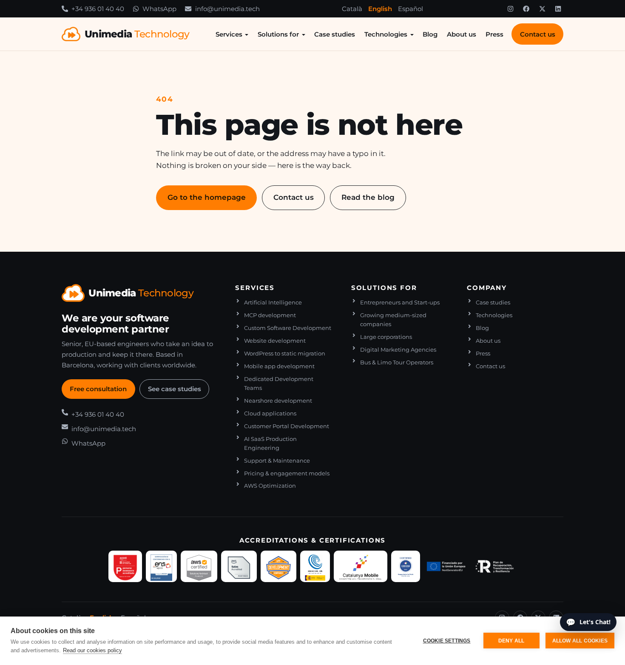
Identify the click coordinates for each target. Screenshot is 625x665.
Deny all (511, 641)
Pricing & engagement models (287, 473)
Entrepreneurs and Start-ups (400, 302)
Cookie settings (447, 641)
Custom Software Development (287, 328)
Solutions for (278, 34)
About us (461, 34)
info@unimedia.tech (103, 429)
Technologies (385, 34)
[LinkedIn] (558, 9)
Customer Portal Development (286, 426)
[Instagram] (510, 9)
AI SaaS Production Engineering (270, 443)
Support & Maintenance (277, 461)
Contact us (537, 34)
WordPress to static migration (284, 353)
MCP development (270, 315)
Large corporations (386, 337)
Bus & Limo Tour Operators (396, 362)
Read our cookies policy (92, 650)
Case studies (334, 34)
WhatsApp (88, 443)
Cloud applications (270, 413)
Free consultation (98, 389)
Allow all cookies (580, 641)
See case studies (174, 389)
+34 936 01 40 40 (97, 414)
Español (410, 9)
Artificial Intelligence (273, 302)
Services (229, 34)
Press (494, 34)
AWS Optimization (270, 486)
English (380, 9)
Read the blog (368, 197)
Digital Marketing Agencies (398, 350)
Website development (275, 341)
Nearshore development (278, 401)
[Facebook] (526, 9)
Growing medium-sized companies (393, 319)
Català (352, 9)
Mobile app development (279, 366)
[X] (542, 9)
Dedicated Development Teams (278, 383)
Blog (430, 34)
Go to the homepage (207, 197)
